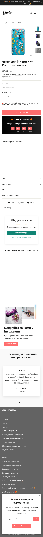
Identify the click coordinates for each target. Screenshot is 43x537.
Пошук (4, 423)
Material (6, 84)
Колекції (5, 458)
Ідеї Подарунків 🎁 (9, 492)
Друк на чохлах (8, 450)
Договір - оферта (8, 442)
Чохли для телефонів (10, 461)
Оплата (5, 190)
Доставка (18, 74)
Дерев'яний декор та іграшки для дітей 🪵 (19, 488)
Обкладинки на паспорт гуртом (14, 446)
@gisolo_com (11, 344)
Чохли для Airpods (9, 484)
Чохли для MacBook (9, 477)
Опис (4, 178)
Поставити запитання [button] (21, 238)
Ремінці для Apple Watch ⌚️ (13, 480)
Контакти (5, 427)
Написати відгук (21, 233)
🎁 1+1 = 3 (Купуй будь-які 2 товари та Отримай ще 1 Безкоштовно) (20, 104)
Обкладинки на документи (12, 465)
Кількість (6, 92)
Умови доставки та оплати (12, 434)
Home (3, 23)
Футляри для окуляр (10, 469)
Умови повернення (9, 431)
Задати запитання (10, 196)
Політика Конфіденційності (12, 438)
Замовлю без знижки (21, 526)
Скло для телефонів (10, 473)
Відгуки (5, 419)
